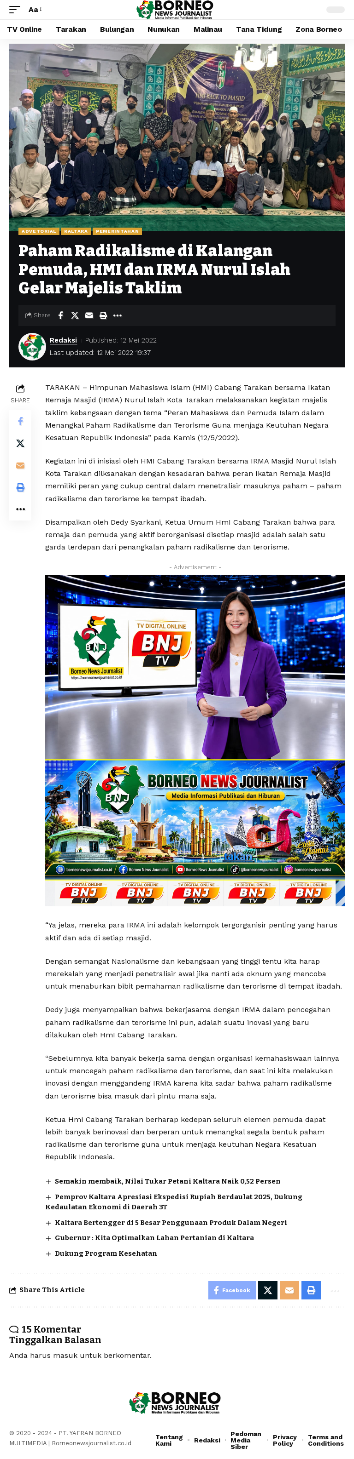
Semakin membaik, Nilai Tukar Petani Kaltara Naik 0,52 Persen (168, 1181)
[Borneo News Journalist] (176, 9)
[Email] (89, 315)
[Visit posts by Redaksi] (32, 346)
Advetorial (39, 231)
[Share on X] (74, 315)
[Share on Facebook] (60, 315)
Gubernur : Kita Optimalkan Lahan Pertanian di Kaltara (154, 1238)
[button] (17, 9)
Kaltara (76, 231)
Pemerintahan (117, 231)
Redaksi (63, 340)
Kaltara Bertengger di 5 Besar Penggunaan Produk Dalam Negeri (171, 1223)
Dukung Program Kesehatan (106, 1253)
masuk (65, 1355)
